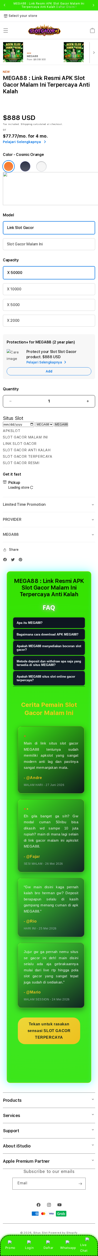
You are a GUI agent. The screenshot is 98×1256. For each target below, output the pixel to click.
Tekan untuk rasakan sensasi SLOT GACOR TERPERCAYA (49, 1030)
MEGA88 (61, 424)
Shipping (27, 124)
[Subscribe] (80, 1184)
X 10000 (14, 289)
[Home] (44, 31)
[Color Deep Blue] (25, 166)
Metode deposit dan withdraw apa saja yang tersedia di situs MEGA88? (49, 663)
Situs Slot (40, 1232)
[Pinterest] (21, 560)
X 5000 (13, 305)
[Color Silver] (41, 166)
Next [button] (93, 5)
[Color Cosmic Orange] (8, 166)
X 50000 (14, 272)
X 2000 (13, 320)
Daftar (49, 1248)
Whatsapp (68, 1248)
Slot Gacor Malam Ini (25, 244)
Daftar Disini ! (66, 7)
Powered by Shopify (63, 1232)
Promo (10, 1248)
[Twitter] (14, 560)
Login (29, 1248)
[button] (5, 30)
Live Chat (84, 1247)
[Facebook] (6, 560)
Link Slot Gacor (20, 227)
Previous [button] (4, 5)
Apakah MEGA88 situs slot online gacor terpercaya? (46, 678)
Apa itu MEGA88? (30, 623)
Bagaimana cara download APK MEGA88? (47, 634)
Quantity (11, 389)
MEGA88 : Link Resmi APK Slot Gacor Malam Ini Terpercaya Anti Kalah (49, 5)
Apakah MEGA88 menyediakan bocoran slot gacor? (49, 647)
